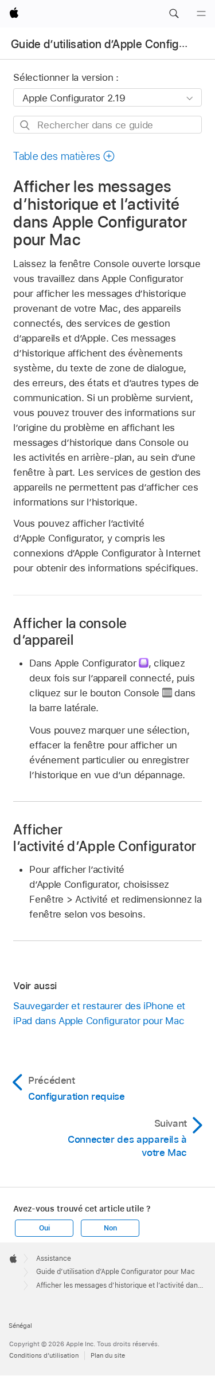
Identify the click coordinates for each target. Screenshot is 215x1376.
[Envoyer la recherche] (25, 125)
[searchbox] (107, 125)
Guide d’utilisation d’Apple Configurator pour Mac (115, 1272)
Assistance (53, 1259)
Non (110, 1228)
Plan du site (108, 1355)
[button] (173, 14)
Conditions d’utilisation (44, 1355)
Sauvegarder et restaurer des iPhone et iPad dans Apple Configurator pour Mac (99, 1013)
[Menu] (201, 14)
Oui (44, 1228)
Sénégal (20, 1326)
